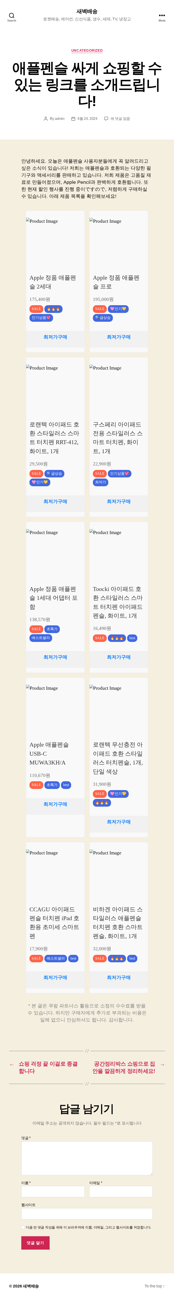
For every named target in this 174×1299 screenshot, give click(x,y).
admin (60, 119)
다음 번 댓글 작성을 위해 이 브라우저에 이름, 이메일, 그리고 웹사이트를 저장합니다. (88, 1227)
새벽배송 (87, 11)
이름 (26, 1183)
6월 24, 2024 (87, 119)
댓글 (26, 1138)
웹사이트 (28, 1205)
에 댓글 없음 (120, 119)
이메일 (95, 1183)
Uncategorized (87, 50)
